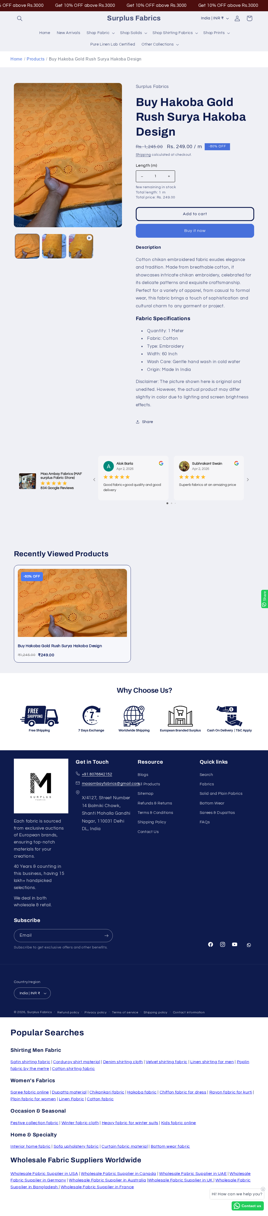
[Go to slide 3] (175, 503)
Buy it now (195, 231)
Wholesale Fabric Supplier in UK (181, 1180)
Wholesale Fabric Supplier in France (97, 1187)
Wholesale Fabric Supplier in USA (44, 1173)
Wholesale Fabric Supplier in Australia (107, 1180)
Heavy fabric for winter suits (130, 1123)
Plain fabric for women (33, 1099)
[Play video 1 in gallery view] (81, 246)
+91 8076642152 (97, 774)
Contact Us (148, 832)
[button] (20, 18)
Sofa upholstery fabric (76, 1146)
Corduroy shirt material (76, 1062)
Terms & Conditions (155, 813)
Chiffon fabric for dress (183, 1092)
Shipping (143, 155)
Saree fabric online (29, 1092)
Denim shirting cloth (123, 1062)
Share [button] (147, 422)
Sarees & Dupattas (217, 813)
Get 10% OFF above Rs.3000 (65, 5)
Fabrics (207, 784)
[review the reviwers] (161, 464)
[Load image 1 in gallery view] (27, 246)
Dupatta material (69, 1092)
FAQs (205, 822)
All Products (149, 784)
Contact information (189, 1012)
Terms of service (125, 1012)
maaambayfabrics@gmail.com (111, 784)
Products (35, 59)
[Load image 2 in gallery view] (54, 246)
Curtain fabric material (125, 1146)
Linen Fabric (71, 1099)
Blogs (143, 775)
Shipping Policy (152, 822)
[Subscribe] (106, 935)
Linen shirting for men (212, 1062)
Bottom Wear (212, 803)
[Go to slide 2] (171, 503)
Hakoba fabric (142, 1092)
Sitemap (145, 794)
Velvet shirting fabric (166, 1062)
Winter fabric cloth (80, 1123)
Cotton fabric (100, 1099)
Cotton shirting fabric (73, 1069)
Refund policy (68, 1012)
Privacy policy (96, 1012)
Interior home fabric (30, 1146)
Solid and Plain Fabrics (221, 794)
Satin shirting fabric (30, 1062)
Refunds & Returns (155, 803)
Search (206, 775)
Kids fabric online (178, 1123)
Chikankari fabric (107, 1092)
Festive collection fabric (34, 1123)
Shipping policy (156, 1012)
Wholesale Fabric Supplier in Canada (118, 1173)
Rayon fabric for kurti (230, 1092)
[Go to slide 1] (167, 503)
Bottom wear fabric (170, 1146)
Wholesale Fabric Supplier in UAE (193, 1173)
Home (16, 59)
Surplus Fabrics (39, 1012)
